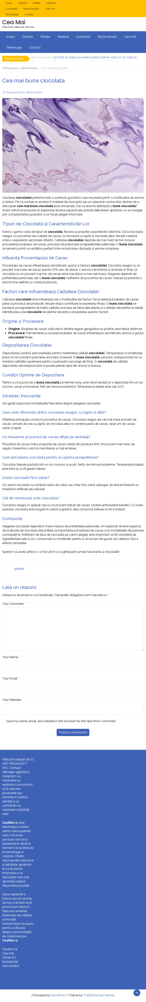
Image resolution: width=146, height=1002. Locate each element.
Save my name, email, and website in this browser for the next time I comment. (61, 721)
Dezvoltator (10, 966)
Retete (36, 2)
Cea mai (50, 8)
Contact (29, 14)
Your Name (10, 657)
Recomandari (31, 8)
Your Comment (13, 604)
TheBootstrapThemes (98, 995)
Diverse (22, 2)
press (19, 568)
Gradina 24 (9, 949)
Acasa (8, 2)
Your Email (9, 678)
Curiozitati (11, 8)
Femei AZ (9, 957)
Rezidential (10, 962)
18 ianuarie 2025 (15, 92)
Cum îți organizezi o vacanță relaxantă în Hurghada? (89, 58)
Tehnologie (11, 14)
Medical (51, 2)
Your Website (11, 700)
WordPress (58, 995)
